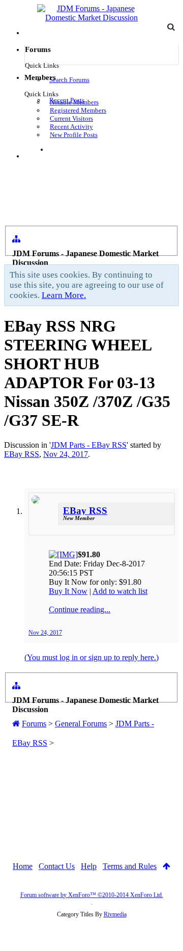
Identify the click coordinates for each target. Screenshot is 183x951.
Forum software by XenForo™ (91, 895)
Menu (39, 156)
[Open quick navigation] (16, 239)
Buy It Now (68, 591)
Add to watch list (120, 591)
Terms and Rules (130, 866)
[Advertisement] (91, 782)
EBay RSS (21, 454)
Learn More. (64, 295)
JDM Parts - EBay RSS (89, 445)
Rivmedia (115, 914)
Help (89, 866)
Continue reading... (79, 609)
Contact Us (57, 866)
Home (23, 866)
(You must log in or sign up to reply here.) (91, 657)
